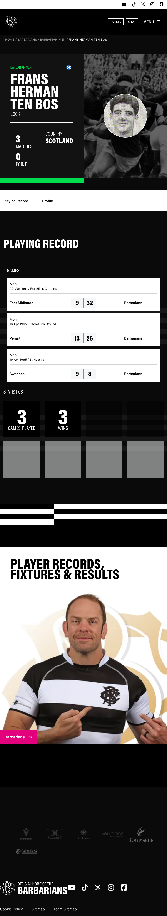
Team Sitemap (65, 909)
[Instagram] (152, 4)
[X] (143, 4)
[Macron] (26, 834)
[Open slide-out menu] (152, 21)
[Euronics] (112, 834)
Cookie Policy (11, 909)
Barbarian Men (52, 39)
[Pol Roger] (83, 834)
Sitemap (38, 909)
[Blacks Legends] (26, 851)
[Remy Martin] (141, 834)
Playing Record (15, 201)
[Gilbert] (55, 834)
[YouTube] (124, 4)
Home (9, 39)
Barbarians (27, 39)
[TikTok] (134, 4)
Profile (47, 201)
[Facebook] (162, 4)
